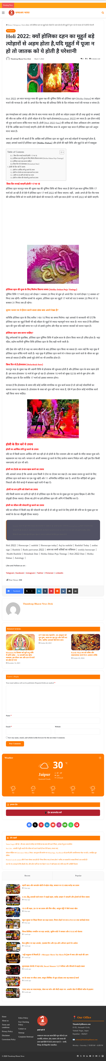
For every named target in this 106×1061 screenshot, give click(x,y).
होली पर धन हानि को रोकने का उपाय (23, 175)
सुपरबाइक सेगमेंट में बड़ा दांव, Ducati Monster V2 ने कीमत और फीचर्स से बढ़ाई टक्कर (53, 966)
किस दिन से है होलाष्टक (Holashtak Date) (26, 164)
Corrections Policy (9, 1040)
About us (5, 1021)
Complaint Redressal (25, 1037)
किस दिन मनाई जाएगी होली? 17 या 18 (25, 156)
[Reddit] (57, 591)
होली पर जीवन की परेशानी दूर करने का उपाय (25, 178)
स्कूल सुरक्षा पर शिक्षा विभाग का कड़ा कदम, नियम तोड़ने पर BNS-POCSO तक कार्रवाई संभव (55, 920)
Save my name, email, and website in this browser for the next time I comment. (36, 738)
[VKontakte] (63, 591)
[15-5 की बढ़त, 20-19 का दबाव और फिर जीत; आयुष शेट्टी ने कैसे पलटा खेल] (13, 912)
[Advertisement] (53, 219)
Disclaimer (6, 1036)
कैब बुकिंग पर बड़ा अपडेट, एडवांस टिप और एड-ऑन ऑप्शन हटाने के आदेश (50, 943)
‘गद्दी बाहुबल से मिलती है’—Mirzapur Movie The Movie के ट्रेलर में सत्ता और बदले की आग (55, 955)
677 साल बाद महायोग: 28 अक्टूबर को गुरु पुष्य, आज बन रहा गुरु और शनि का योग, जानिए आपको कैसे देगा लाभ (53, 637)
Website (58, 727)
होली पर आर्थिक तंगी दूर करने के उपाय (24, 170)
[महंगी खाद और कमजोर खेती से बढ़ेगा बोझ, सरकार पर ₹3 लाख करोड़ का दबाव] (13, 889)
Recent (27, 876)
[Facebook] (29, 824)
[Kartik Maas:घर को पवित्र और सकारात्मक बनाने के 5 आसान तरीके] (85, 642)
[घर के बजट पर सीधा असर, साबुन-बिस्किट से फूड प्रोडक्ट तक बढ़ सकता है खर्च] (13, 981)
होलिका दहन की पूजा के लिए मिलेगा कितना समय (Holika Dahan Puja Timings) (38, 158)
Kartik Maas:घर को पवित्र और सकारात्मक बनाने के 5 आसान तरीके (84, 654)
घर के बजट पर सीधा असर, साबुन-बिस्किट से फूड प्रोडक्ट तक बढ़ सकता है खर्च (50, 978)
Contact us (22, 1029)
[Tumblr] (45, 591)
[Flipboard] (76, 824)
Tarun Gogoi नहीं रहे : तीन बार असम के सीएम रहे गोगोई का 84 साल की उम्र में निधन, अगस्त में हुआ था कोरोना (39, 844)
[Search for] (102, 14)
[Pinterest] (51, 591)
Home (9, 25)
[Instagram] (59, 824)
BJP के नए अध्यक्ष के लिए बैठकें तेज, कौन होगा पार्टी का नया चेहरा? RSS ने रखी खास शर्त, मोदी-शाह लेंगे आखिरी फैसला (42, 864)
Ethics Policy (23, 1018)
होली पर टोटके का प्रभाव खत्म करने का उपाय (25, 172)
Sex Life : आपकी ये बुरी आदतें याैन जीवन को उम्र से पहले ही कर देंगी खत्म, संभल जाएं (32, 848)
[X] (35, 824)
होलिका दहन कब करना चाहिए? (22, 161)
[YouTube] (53, 824)
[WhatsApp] (70, 824)
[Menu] (3, 14)
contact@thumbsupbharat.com (86, 1040)
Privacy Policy (7, 1031)
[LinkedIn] (39, 591)
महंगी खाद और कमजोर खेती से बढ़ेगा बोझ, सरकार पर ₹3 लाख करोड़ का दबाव (50, 885)
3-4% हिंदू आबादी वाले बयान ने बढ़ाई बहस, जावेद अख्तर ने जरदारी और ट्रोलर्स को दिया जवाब (56, 897)
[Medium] (64, 824)
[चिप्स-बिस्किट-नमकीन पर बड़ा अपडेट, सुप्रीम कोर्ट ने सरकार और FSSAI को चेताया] (13, 935)
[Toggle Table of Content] (60, 152)
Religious (17, 25)
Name (9, 716)
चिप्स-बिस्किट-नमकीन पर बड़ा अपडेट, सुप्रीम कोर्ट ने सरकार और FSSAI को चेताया (52, 932)
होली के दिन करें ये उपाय (17, 167)
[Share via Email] (69, 591)
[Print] (75, 591)
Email (9, 727)
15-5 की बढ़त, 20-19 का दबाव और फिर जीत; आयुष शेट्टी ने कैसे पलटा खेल (49, 908)
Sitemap (21, 1033)
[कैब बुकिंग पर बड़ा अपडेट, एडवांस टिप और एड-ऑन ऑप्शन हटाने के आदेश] (13, 947)
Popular (78, 876)
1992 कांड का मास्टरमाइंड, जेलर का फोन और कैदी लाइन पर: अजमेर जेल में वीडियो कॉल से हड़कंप (57, 989)
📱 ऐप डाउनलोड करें (53, 812)
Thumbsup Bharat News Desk (21, 59)
